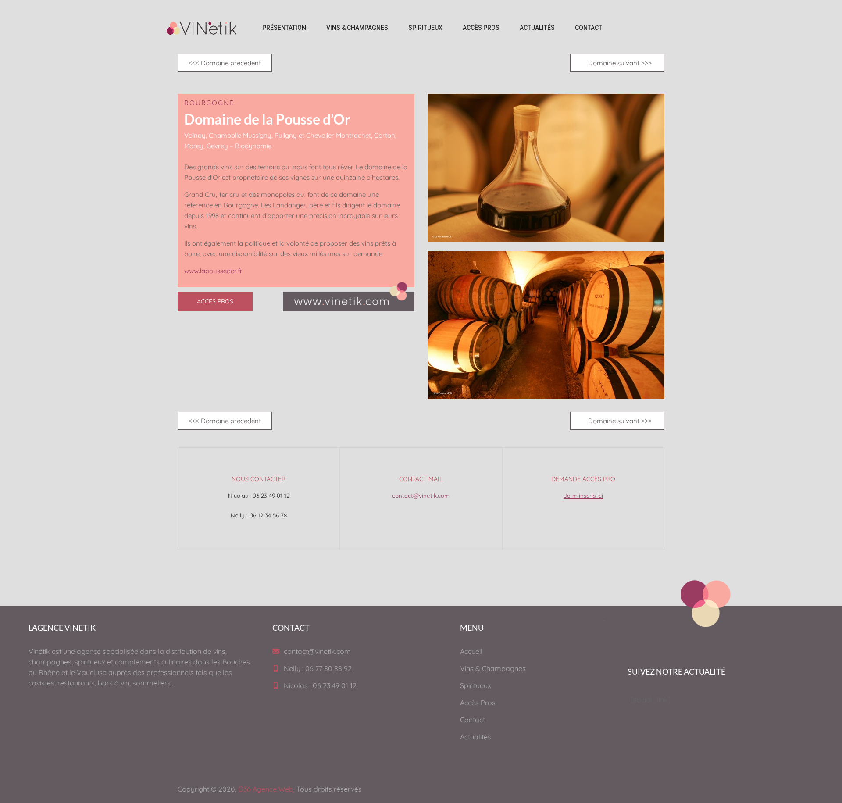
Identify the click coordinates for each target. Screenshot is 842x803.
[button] (225, 63)
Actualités (475, 736)
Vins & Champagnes (493, 668)
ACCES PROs (215, 301)
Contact (472, 719)
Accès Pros (478, 702)
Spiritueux (475, 685)
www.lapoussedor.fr (213, 271)
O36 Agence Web (265, 789)
